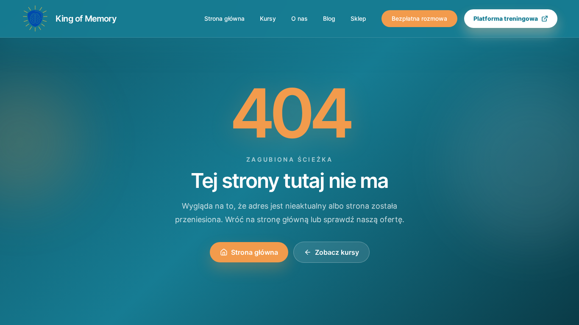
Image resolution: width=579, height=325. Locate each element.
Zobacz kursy (337, 252)
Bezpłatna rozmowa (419, 18)
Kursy (268, 18)
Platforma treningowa (505, 18)
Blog (329, 18)
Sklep (358, 18)
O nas (299, 18)
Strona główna (224, 18)
